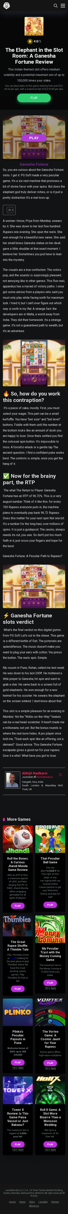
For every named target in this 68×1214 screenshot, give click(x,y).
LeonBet (43, 1201)
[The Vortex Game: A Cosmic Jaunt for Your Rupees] (50, 1025)
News (22, 1201)
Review (55, 1201)
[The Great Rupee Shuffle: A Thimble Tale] (18, 935)
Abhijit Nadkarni (34, 773)
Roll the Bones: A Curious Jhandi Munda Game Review (18, 864)
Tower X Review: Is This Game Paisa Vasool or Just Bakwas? (18, 1117)
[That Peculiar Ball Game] (50, 852)
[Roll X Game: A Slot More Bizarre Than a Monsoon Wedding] (50, 1103)
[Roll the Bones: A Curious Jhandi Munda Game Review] (18, 852)
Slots (32, 1201)
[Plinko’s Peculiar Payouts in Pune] (18, 1025)
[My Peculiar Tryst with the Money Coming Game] (50, 942)
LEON (13, 958)
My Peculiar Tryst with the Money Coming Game (50, 954)
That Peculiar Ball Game (50, 860)
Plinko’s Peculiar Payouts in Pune (17, 1037)
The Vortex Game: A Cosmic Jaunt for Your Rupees (50, 1039)
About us (34, 1205)
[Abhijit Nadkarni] (12, 787)
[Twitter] (60, 774)
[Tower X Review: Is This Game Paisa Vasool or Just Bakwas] (18, 1103)
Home (12, 1201)
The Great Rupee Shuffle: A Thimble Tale (18, 945)
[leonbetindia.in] (7, 5)
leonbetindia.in (45, 777)
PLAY (34, 98)
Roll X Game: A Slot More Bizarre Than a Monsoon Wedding (50, 1117)
